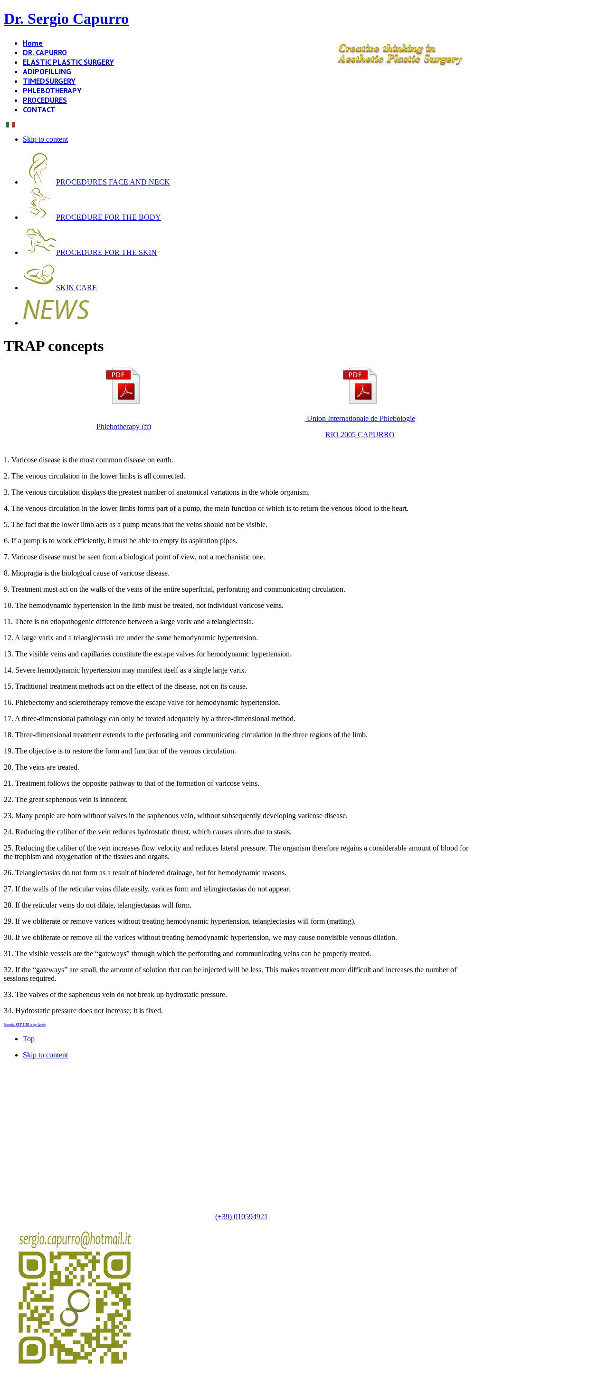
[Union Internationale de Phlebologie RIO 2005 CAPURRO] (360, 402)
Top (29, 1039)
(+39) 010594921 (241, 1217)
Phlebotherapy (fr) (123, 426)
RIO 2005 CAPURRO (360, 434)
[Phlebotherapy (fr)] (123, 402)
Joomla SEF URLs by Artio (25, 1025)
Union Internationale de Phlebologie (360, 418)
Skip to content (45, 139)
